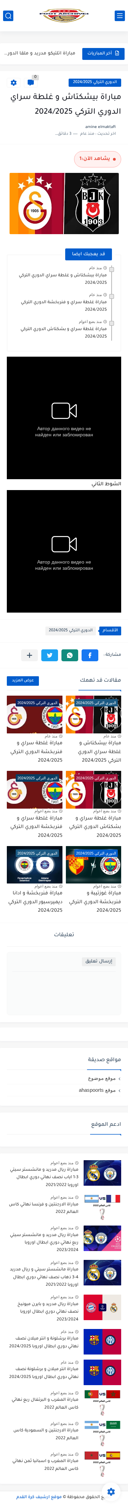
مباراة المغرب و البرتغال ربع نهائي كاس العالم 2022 (45, 1404)
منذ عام (95, 267)
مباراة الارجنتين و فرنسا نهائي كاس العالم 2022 (44, 1208)
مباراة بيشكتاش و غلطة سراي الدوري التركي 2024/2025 (99, 752)
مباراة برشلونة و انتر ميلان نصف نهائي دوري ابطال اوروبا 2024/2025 (44, 1342)
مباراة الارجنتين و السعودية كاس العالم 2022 (46, 1434)
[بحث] (8, 16)
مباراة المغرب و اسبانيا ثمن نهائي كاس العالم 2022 (45, 1465)
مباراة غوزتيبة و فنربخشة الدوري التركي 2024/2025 (95, 902)
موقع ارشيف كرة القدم (39, 1497)
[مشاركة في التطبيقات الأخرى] (29, 655)
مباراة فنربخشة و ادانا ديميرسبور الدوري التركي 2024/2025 (35, 902)
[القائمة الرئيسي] (120, 16)
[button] (90, 655)
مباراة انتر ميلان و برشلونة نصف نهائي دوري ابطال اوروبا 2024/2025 (44, 1373)
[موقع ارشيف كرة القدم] (64, 16)
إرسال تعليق (98, 961)
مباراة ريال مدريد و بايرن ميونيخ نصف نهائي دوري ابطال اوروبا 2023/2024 (48, 1312)
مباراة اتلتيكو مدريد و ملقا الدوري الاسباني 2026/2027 (38, 53)
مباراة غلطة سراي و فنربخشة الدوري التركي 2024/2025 (36, 752)
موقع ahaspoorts (97, 1090)
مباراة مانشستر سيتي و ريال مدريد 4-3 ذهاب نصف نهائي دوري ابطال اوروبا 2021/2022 (44, 1277)
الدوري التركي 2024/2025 (95, 82)
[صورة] (102, 1173)
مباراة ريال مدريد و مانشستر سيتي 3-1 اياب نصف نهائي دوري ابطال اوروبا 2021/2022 (44, 1178)
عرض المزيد (23, 681)
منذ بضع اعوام (90, 321)
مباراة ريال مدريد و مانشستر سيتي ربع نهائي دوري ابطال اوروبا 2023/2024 (44, 1243)
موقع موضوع (102, 1078)
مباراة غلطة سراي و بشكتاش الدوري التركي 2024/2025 (95, 827)
